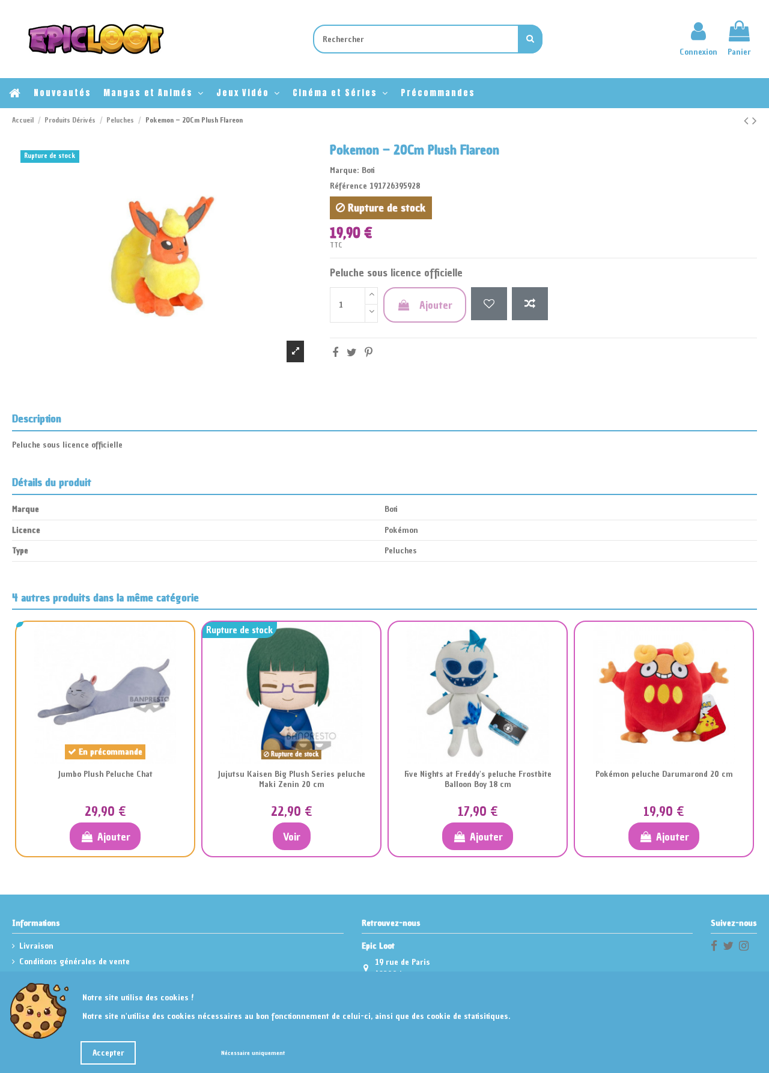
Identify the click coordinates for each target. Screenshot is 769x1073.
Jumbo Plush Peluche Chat (105, 774)
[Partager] (335, 352)
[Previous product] (748, 120)
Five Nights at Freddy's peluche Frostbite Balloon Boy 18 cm (478, 779)
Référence (348, 186)
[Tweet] (352, 352)
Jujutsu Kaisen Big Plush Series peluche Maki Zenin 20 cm (291, 779)
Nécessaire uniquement (253, 1053)
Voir (291, 836)
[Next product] (754, 120)
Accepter (108, 1053)
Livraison (36, 946)
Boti (368, 170)
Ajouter (435, 304)
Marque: (344, 170)
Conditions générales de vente (74, 961)
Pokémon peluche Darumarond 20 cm (664, 774)
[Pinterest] (368, 352)
